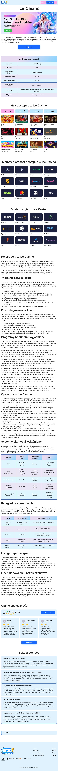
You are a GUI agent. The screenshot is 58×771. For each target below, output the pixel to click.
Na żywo (21, 111)
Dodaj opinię (48, 612)
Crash (35, 111)
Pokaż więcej (29, 642)
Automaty (49, 111)
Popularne (6, 111)
